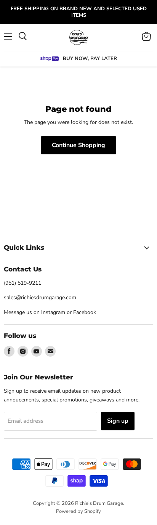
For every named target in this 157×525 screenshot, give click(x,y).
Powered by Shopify (78, 511)
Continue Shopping (78, 145)
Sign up (117, 421)
